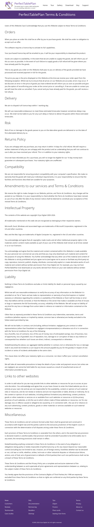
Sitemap (31, 514)
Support (85, 5)
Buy (77, 5)
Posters (55, 507)
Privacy (78, 504)
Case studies (9, 514)
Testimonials (9, 510)
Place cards (56, 510)
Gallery (59, 5)
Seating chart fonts (59, 514)
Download (69, 5)
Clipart (55, 504)
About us (79, 507)
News (7, 500)
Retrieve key (32, 507)
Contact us (80, 510)
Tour (52, 5)
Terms (78, 500)
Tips (54, 500)
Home (45, 5)
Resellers (31, 510)
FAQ (29, 500)
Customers (8, 504)
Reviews (7, 507)
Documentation (33, 504)
